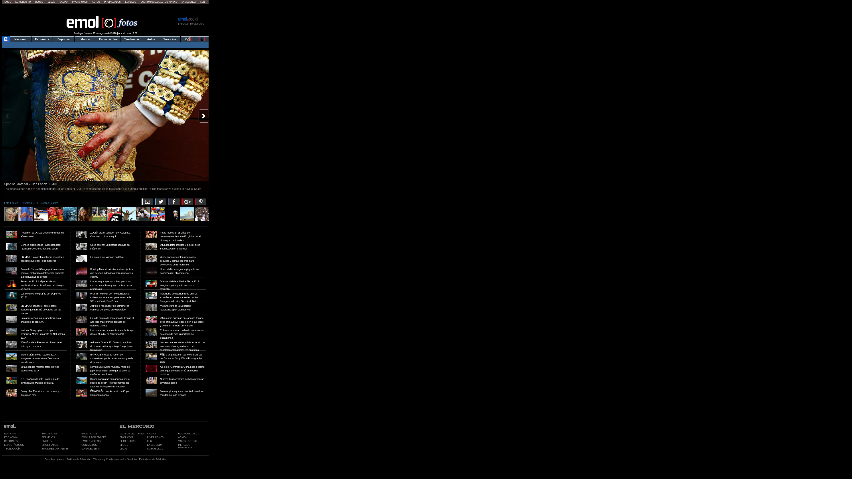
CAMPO (151, 433)
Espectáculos (108, 39)
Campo (63, 2)
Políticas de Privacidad (79, 459)
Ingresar (183, 23)
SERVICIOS (48, 437)
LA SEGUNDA (154, 445)
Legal (51, 2)
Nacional (20, 39)
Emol (7, 2)
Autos (96, 2)
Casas (173, 2)
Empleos (130, 2)
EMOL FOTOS (50, 445)
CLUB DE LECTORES (132, 433)
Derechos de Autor (55, 459)
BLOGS (124, 445)
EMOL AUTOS (89, 433)
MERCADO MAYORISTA (185, 446)
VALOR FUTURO (187, 441)
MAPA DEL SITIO (90, 448)
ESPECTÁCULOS (14, 445)
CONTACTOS (89, 445)
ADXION (182, 437)
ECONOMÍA (11, 437)
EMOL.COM (126, 437)
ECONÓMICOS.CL (188, 433)
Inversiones (80, 2)
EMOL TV (47, 441)
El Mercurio (23, 2)
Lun (202, 2)
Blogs (39, 2)
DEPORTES (11, 441)
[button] (203, 55)
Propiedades (112, 2)
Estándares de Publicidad (152, 459)
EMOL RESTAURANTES (55, 448)
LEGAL (123, 448)
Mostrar (105, 10)
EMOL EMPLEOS (91, 441)
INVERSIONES (155, 437)
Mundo (85, 39)
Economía (42, 39)
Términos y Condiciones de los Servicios (115, 459)
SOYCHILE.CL (155, 448)
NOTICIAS (10, 433)
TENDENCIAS (49, 433)
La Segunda (188, 2)
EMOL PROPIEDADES (93, 437)
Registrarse (197, 23)
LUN (149, 441)
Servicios (169, 39)
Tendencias (132, 39)
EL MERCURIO (128, 441)
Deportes (63, 39)
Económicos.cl (150, 2)
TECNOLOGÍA (12, 448)
